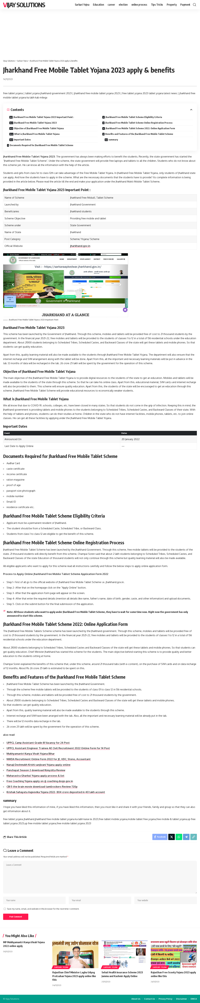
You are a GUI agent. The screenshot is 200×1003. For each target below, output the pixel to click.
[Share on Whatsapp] (179, 837)
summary (113, 139)
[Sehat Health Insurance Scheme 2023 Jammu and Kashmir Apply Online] (125, 954)
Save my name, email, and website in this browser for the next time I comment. (43, 909)
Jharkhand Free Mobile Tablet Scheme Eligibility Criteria (133, 117)
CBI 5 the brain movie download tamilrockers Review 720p (42, 786)
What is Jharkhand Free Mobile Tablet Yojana (37, 134)
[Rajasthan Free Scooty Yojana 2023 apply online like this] (174, 954)
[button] (194, 4)
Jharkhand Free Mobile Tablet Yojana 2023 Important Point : (43, 117)
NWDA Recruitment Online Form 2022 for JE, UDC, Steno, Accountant (49, 759)
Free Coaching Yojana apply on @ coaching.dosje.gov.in (40, 781)
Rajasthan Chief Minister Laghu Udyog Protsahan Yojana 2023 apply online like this (74, 976)
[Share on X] (171, 837)
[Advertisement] (100, 33)
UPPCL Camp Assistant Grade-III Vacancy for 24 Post (38, 742)
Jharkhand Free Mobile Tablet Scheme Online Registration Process (138, 122)
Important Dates (22, 139)
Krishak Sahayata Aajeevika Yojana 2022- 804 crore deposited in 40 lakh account (56, 792)
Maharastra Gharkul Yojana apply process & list (35, 775)
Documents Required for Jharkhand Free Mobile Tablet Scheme (41, 145)
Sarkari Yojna (61, 967)
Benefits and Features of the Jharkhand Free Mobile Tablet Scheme (139, 134)
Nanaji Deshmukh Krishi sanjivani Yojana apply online (38, 764)
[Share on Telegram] (186, 837)
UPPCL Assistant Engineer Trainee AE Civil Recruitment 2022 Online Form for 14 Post (58, 748)
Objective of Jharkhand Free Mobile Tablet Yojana (39, 128)
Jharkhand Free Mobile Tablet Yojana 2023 (35, 122)
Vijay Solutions (24, 4)
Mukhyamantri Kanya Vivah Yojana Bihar (31, 753)
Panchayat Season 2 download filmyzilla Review (36, 770)
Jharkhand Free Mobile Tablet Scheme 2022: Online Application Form (140, 128)
